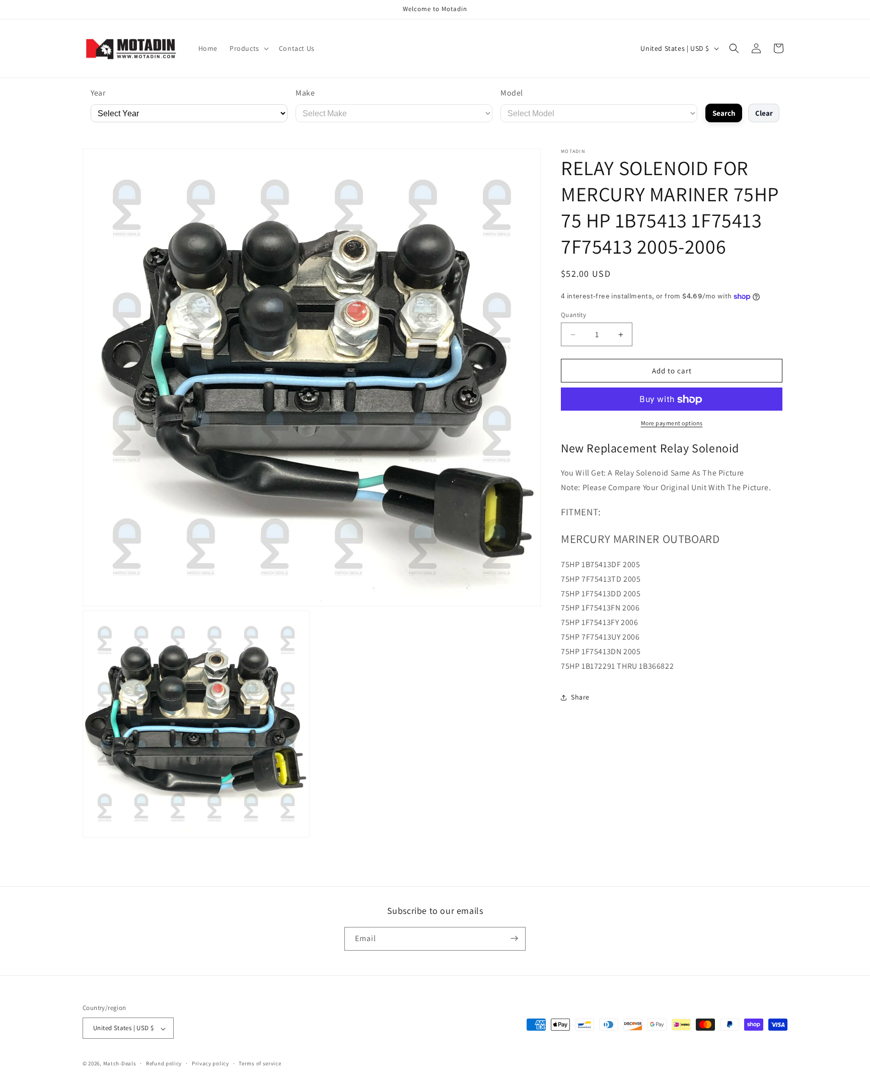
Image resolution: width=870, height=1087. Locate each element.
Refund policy (164, 1063)
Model (511, 93)
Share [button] (580, 697)
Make (305, 93)
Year (98, 93)
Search (724, 113)
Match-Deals (119, 1063)
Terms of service (260, 1063)
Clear (764, 113)
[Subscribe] (514, 938)
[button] (248, 48)
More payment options (672, 423)
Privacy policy (210, 1063)
